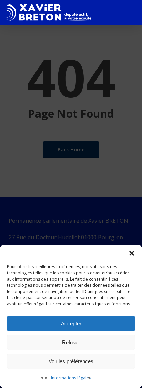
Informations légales (71, 378)
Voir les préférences (71, 361)
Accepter (71, 323)
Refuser (71, 342)
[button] (131, 253)
